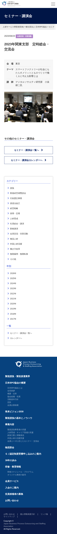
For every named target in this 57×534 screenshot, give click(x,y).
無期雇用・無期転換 (19, 254)
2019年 (13, 309)
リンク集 (44, 514)
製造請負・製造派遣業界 (17, 376)
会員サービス (12, 481)
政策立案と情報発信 (15, 435)
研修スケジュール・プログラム (20, 472)
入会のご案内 (12, 487)
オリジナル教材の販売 (16, 475)
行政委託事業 (16, 198)
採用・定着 (15, 213)
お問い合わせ (12, 500)
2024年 (13, 283)
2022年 (13, 293)
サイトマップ (9, 517)
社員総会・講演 (17, 223)
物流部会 (9, 447)
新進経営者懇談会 (18, 193)
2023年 (13, 288)
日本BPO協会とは (14, 388)
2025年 (13, 278)
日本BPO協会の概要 (15, 383)
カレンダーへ (16, 338)
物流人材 (14, 239)
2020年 (13, 304)
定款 (9, 402)
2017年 (13, 319)
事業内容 (9, 424)
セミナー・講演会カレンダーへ (26, 160)
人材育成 (14, 218)
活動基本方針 (13, 399)
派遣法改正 (15, 203)
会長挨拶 (11, 391)
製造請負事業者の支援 (16, 429)
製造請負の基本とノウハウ (18, 418)
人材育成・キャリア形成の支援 (20, 432)
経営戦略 (14, 208)
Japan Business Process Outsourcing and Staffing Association (24, 525)
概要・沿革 (12, 394)
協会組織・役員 (13, 396)
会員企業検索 (13, 405)
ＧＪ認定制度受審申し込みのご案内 (23, 454)
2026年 (13, 273)
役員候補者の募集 (14, 494)
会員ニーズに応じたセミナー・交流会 (23, 441)
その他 (13, 259)
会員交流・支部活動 (24, 36)
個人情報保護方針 (27, 514)
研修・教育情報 (13, 466)
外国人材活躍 (16, 244)
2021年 (13, 298)
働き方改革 (15, 249)
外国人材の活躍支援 (15, 438)
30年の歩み (11, 460)
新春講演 (14, 228)
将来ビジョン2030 (14, 411)
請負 (12, 188)
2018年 (13, 314)
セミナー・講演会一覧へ (26, 150)
